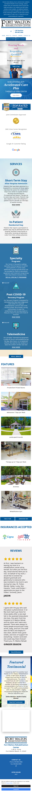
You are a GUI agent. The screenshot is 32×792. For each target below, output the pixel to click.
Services (14, 35)
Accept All (16, 789)
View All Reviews (16, 652)
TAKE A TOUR (7, 519)
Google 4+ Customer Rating (16, 144)
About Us (8, 35)
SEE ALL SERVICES (16, 356)
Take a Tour (16, 66)
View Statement (10, 38)
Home (3, 35)
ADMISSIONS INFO (23, 519)
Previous (5, 59)
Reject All (16, 786)
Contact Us (27, 35)
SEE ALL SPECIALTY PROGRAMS (16, 277)
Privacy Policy (9, 783)
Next (26, 59)
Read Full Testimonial (16, 702)
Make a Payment (20, 38)
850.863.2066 (19, 32)
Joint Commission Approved (16, 115)
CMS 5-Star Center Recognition (16, 129)
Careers (20, 35)
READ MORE (16, 205)
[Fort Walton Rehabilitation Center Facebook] (11, 31)
